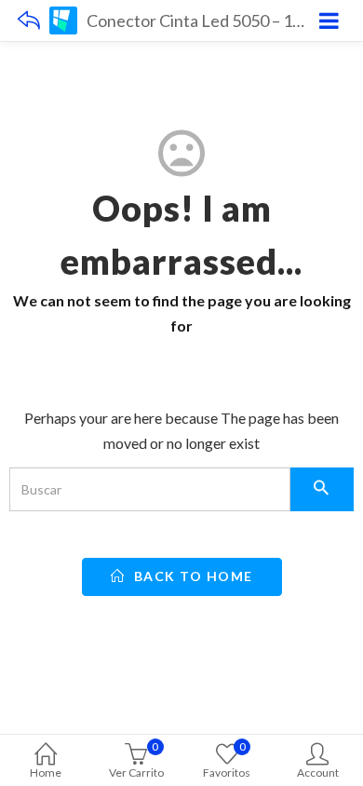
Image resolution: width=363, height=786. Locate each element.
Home (45, 772)
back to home (191, 576)
